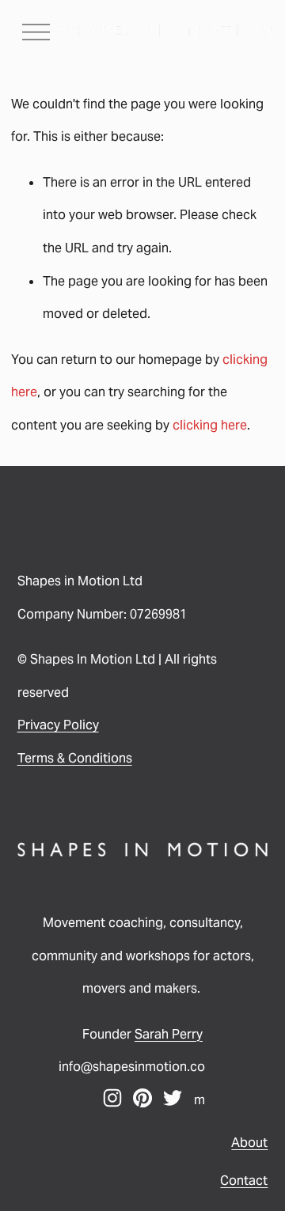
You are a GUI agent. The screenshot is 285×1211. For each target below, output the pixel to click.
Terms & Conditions (74, 758)
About (249, 1142)
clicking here (210, 425)
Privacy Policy (58, 725)
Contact (244, 1180)
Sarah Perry (169, 1034)
